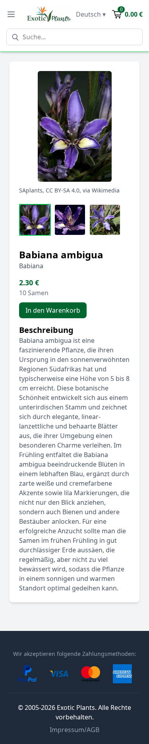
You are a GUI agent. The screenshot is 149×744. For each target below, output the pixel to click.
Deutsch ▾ (91, 14)
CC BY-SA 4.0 (62, 190)
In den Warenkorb (52, 310)
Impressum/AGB (74, 729)
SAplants (31, 190)
